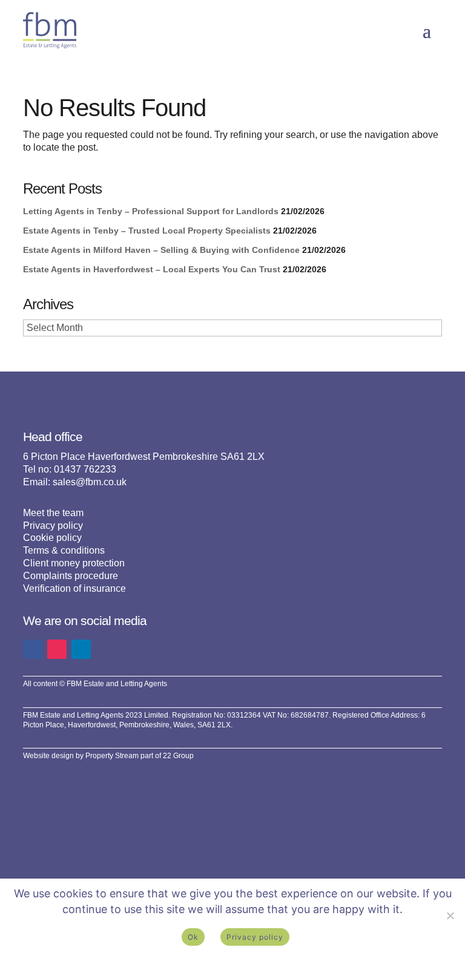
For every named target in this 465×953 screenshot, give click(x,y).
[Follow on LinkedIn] (81, 649)
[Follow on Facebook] (32, 649)
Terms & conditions (64, 550)
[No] (450, 915)
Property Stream (112, 756)
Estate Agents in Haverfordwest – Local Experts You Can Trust (151, 269)
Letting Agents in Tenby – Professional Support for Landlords (151, 211)
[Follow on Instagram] (57, 649)
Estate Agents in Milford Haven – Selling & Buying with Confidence (161, 250)
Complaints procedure (70, 576)
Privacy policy (53, 525)
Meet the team (53, 513)
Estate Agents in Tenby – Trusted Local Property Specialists (147, 230)
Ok (193, 937)
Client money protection (74, 563)
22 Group (178, 756)
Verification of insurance (74, 588)
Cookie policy (52, 537)
